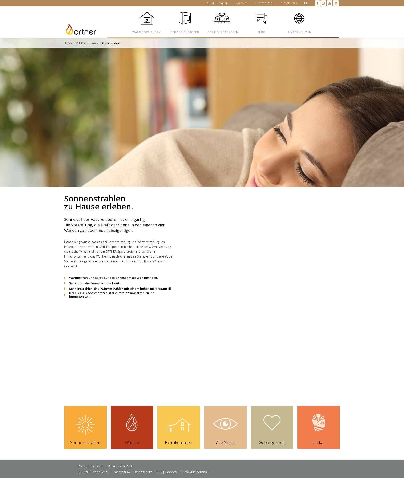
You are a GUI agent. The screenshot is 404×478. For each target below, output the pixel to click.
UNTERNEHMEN (299, 32)
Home (68, 43)
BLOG (261, 32)
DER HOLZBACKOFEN (223, 32)
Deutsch (210, 3)
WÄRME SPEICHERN (146, 32)
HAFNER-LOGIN (289, 3)
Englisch (223, 3)
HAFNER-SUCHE (263, 3)
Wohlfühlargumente (87, 43)
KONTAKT (241, 3)
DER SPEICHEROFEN (184, 32)
